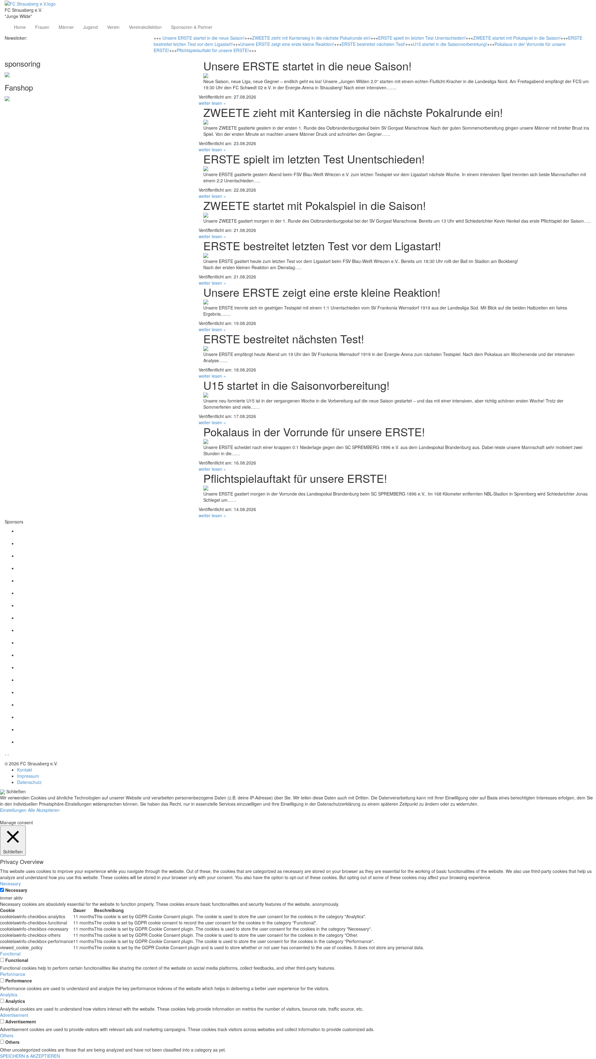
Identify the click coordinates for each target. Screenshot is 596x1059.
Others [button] (6, 1035)
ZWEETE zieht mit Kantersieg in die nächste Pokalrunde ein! (311, 38)
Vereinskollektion (145, 27)
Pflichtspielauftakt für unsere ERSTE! (213, 50)
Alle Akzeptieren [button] (44, 810)
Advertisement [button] (14, 1015)
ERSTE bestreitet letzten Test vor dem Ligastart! (322, 245)
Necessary (16, 890)
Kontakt (24, 770)
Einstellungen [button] (13, 810)
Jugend (90, 27)
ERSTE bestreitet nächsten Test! (373, 44)
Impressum (28, 776)
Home (20, 27)
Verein (113, 27)
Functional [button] (10, 953)
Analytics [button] (8, 994)
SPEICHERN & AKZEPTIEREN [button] (30, 1056)
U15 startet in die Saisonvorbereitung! (450, 44)
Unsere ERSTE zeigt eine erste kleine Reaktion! (287, 44)
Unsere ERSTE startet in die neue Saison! (203, 38)
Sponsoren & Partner (191, 27)
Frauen (42, 27)
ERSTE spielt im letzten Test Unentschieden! (422, 38)
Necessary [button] (10, 883)
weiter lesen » (212, 103)
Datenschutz (29, 782)
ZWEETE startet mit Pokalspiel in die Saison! (517, 38)
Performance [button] (12, 974)
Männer (66, 27)
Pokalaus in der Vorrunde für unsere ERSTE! (314, 431)
